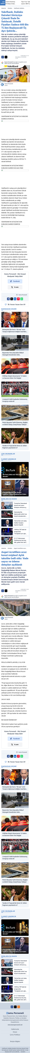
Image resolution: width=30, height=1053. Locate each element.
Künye (15, 1032)
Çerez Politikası (15, 1035)
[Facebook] (12, 1007)
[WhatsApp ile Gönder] (21, 299)
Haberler (3, 8)
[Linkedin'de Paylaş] (15, 299)
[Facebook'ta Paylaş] (2, 57)
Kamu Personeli (9, 84)
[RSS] (18, 1007)
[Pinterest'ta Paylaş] (18, 299)
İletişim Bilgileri (15, 1041)
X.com (16, 287)
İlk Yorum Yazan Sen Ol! (16, 304)
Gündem (10, 8)
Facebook (16, 281)
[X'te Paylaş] (6, 57)
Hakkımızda (15, 1029)
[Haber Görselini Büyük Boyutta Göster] (15, 73)
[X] (15, 1007)
